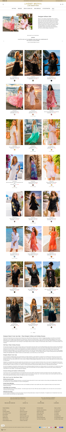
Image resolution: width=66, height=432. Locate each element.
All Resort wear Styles (23, 420)
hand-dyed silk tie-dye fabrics (52, 364)
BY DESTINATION (46, 8)
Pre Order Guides (40, 414)
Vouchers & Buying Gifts (41, 417)
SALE (53, 8)
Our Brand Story (57, 411)
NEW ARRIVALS (37, 8)
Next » (34, 332)
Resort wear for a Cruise (24, 417)
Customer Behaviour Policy (7, 420)
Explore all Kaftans (23, 414)
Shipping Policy (5, 417)
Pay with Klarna (5, 414)
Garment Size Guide (40, 411)
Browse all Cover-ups (23, 411)
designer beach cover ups (15, 356)
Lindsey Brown (29, 427)
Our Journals (56, 414)
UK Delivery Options (6, 411)
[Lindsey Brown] (33, 4)
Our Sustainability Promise (58, 417)
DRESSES (20, 8)
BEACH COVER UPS (28, 8)
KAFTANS (14, 8)
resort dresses (60, 350)
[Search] (3, 4)
